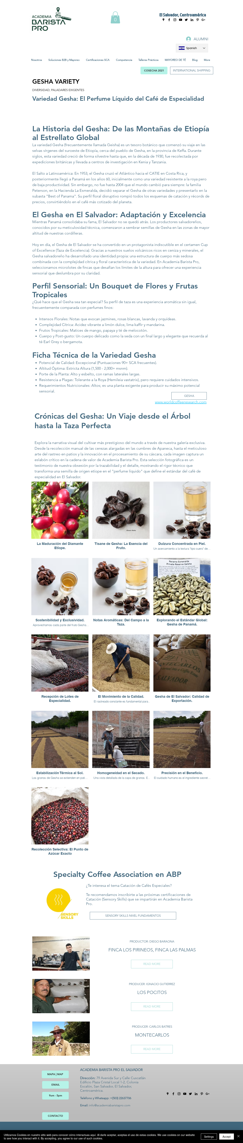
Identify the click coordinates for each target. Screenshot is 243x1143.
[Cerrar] (238, 1136)
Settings (209, 1136)
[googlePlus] (207, 1094)
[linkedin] (196, 1094)
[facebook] (169, 20)
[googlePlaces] (163, 20)
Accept (226, 1136)
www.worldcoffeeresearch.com (181, 402)
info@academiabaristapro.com (109, 1105)
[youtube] (180, 20)
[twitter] (190, 1094)
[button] (115, 17)
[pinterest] (202, 1094)
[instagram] (175, 20)
